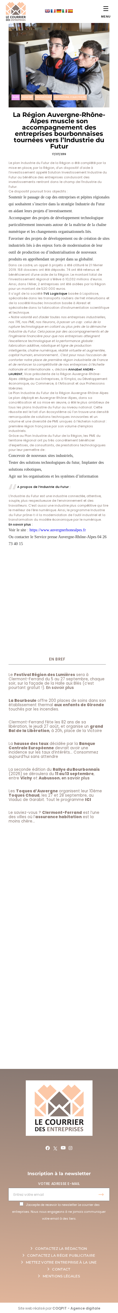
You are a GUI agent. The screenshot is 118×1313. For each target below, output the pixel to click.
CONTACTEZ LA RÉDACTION (61, 1248)
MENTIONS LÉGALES (61, 1276)
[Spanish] (70, 11)
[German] (58, 11)
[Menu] (105, 8)
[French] (53, 11)
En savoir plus (60, 687)
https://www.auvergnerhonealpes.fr (58, 530)
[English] (47, 11)
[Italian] (64, 11)
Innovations (43, 97)
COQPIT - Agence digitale (76, 1308)
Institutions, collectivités (70, 97)
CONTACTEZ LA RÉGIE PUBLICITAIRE (61, 1255)
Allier (16, 97)
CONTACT (61, 1269)
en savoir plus (76, 778)
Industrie (27, 97)
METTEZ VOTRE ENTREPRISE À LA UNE (61, 1262)
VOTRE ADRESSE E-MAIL (59, 1183)
